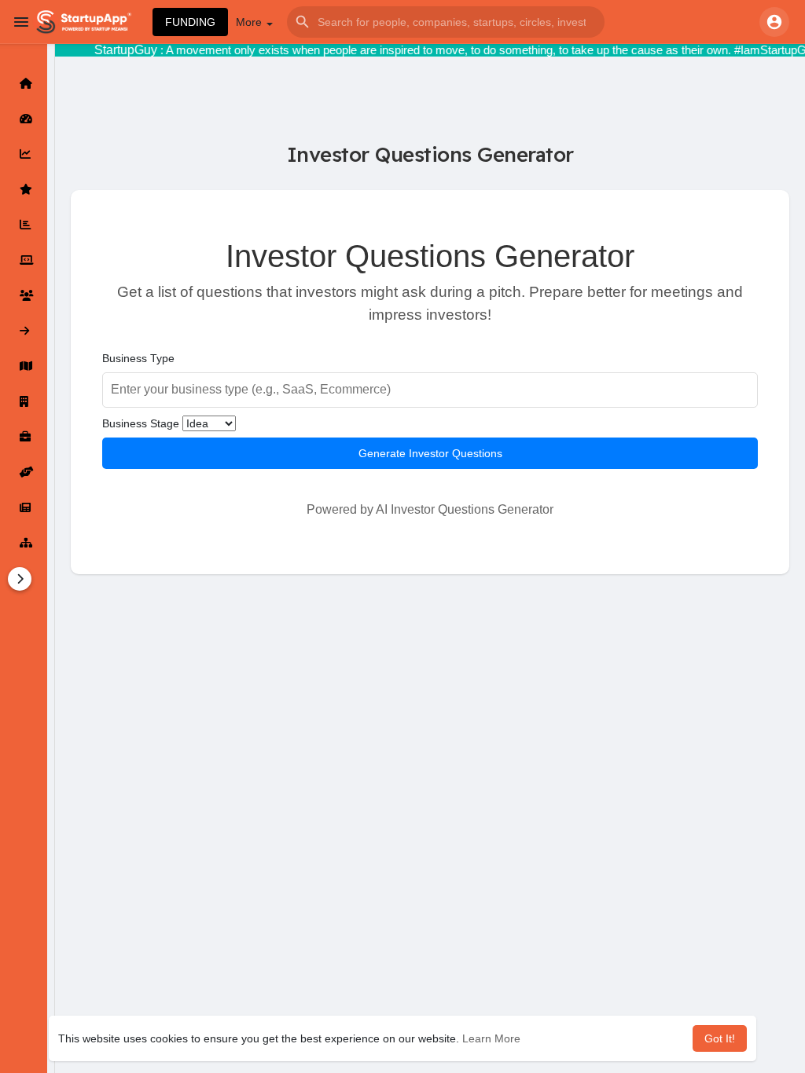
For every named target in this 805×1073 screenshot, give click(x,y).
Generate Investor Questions (430, 453)
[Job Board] (23, 437)
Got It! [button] (719, 1038)
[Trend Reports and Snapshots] (23, 507)
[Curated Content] (23, 189)
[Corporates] (23, 401)
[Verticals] (23, 543)
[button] (446, 22)
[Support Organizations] (23, 472)
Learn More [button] (491, 1038)
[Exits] (23, 330)
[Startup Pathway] (23, 154)
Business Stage (140, 423)
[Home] (23, 83)
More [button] (250, 22)
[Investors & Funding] (23, 295)
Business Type (138, 358)
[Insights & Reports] (23, 224)
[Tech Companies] (23, 260)
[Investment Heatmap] (23, 366)
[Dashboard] (23, 118)
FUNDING (190, 22)
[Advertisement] (430, 747)
